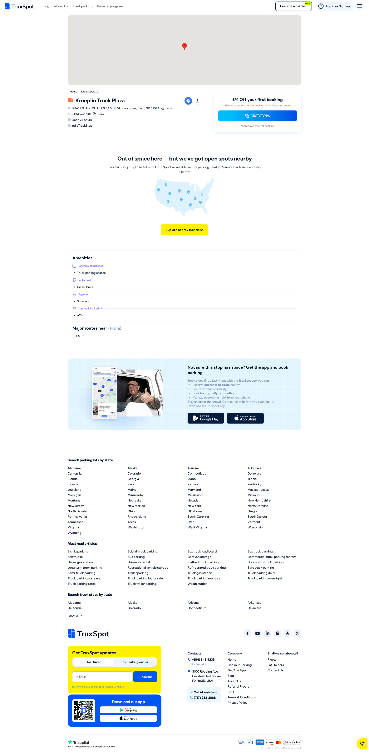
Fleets (272, 659)
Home (232, 659)
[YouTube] (257, 633)
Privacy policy (237, 703)
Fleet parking (83, 6)
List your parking (240, 665)
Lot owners (276, 665)
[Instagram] (277, 633)
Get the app (237, 670)
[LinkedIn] (267, 633)
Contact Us (275, 670)
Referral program (110, 6)
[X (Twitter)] (297, 633)
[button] (184, 46)
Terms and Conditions (113, 686)
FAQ (231, 692)
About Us (61, 6)
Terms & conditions (242, 697)
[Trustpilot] (287, 633)
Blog (45, 6)
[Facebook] (247, 633)
